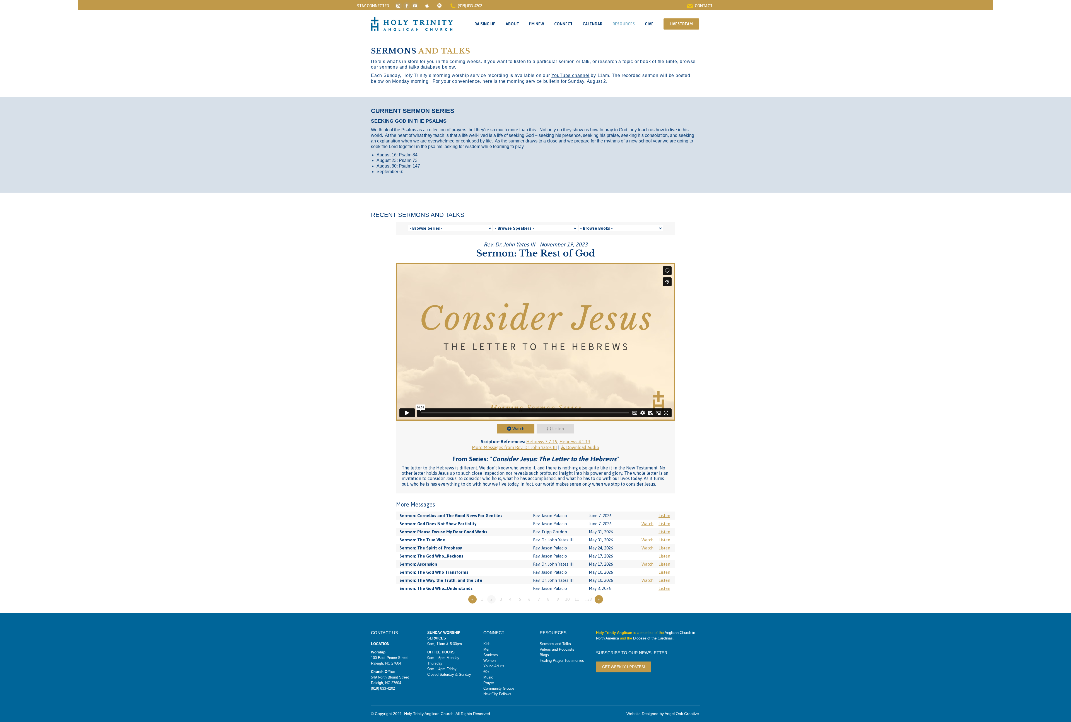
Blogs (544, 655)
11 (577, 599)
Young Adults (494, 666)
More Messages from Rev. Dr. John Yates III (514, 447)
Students (490, 655)
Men (486, 649)
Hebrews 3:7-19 (542, 441)
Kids (487, 644)
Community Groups (499, 688)
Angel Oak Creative (682, 713)
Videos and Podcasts (557, 649)
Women (489, 660)
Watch (518, 428)
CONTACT (704, 6)
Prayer (488, 683)
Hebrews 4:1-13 (574, 441)
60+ (486, 672)
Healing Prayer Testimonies (562, 660)
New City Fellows (497, 694)
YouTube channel (570, 75)
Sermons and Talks (555, 644)
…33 (588, 599)
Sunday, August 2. (587, 81)
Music (488, 677)
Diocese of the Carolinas (653, 638)
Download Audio (582, 447)
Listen (558, 428)
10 (567, 599)
